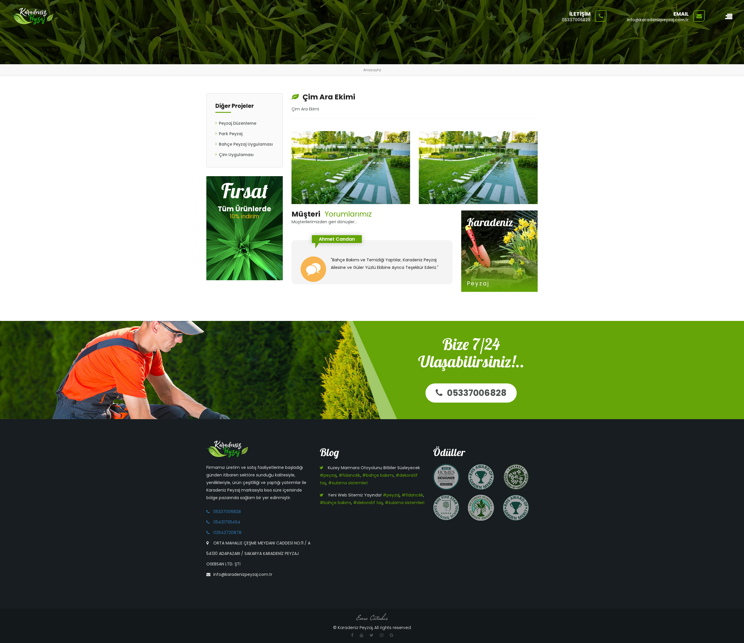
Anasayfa (372, 69)
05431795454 (226, 522)
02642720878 (227, 532)
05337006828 (477, 393)
